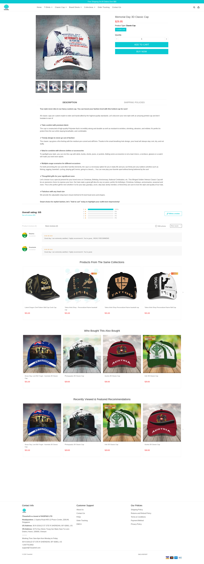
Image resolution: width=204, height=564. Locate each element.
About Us (80, 510)
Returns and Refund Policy (141, 513)
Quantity (118, 35)
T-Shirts (47, 7)
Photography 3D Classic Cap (74, 376)
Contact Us (116, 7)
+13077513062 (28, 545)
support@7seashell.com (31, 548)
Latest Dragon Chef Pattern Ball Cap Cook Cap (40, 307)
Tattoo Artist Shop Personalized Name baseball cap (122, 307)
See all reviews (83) (28, 215)
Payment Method (137, 520)
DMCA (79, 524)
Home (39, 7)
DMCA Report (142, 554)
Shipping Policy (137, 510)
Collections (88, 7)
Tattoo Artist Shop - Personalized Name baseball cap (81, 309)
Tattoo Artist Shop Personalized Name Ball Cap (160, 307)
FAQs (78, 517)
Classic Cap (60, 7)
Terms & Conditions (138, 517)
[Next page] (183, 293)
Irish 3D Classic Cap (151, 376)
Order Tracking (104, 7)
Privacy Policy (136, 524)
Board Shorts (74, 7)
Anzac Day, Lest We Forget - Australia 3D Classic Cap (41, 377)
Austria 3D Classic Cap (112, 376)
